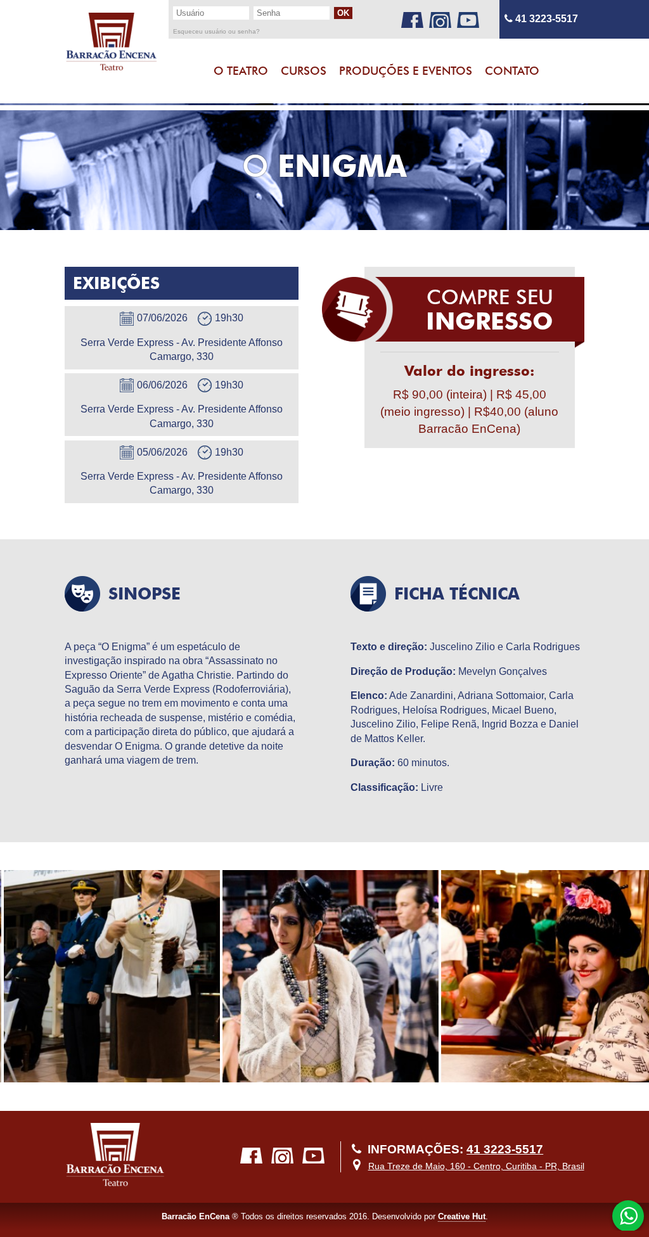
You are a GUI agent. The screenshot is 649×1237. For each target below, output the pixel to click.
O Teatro (241, 70)
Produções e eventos (405, 70)
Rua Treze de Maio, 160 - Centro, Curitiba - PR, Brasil (476, 1166)
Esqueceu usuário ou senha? (216, 32)
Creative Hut (461, 1216)
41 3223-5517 (545, 18)
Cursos (303, 70)
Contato (512, 70)
